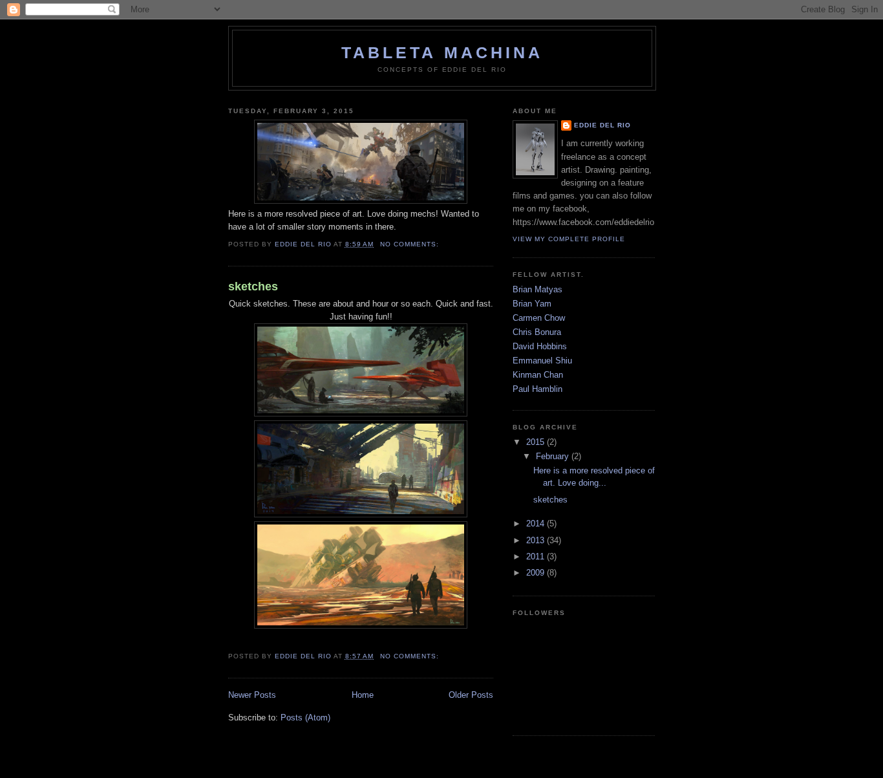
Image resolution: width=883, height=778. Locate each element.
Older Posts (471, 695)
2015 (536, 442)
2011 (536, 556)
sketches (253, 286)
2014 (536, 523)
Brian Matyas (537, 289)
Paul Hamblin (537, 389)
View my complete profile (569, 239)
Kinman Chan (538, 375)
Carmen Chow (539, 318)
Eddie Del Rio (602, 125)
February (553, 456)
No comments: (411, 244)
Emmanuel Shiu (542, 360)
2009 (536, 573)
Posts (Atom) (305, 717)
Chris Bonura (537, 332)
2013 (536, 540)
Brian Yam (532, 303)
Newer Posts (252, 695)
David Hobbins (540, 346)
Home (363, 695)
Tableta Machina (442, 52)
